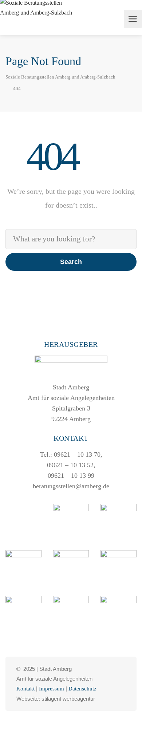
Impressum (51, 689)
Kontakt (25, 689)
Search (71, 261)
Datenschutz (82, 689)
